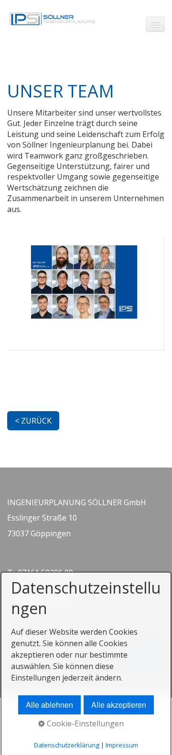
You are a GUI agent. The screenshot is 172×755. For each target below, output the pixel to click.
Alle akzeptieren (118, 704)
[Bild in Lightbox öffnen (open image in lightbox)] (85, 293)
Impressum (122, 745)
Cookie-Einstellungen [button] (84, 723)
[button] (33, 420)
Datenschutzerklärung (66, 745)
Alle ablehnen (49, 704)
